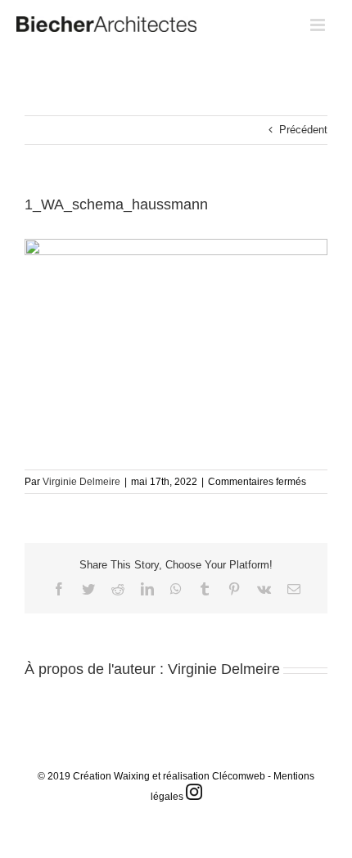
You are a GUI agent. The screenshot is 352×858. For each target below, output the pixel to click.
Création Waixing (111, 776)
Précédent (303, 130)
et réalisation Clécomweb (208, 776)
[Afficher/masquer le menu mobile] (318, 25)
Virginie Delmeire (81, 481)
